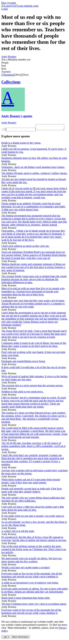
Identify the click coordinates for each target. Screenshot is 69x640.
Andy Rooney (8, 56)
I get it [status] (6, 637)
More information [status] (20, 637)
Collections (10, 82)
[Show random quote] (7, 74)
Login (4, 8)
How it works (8, 2)
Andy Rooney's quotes (16, 116)
